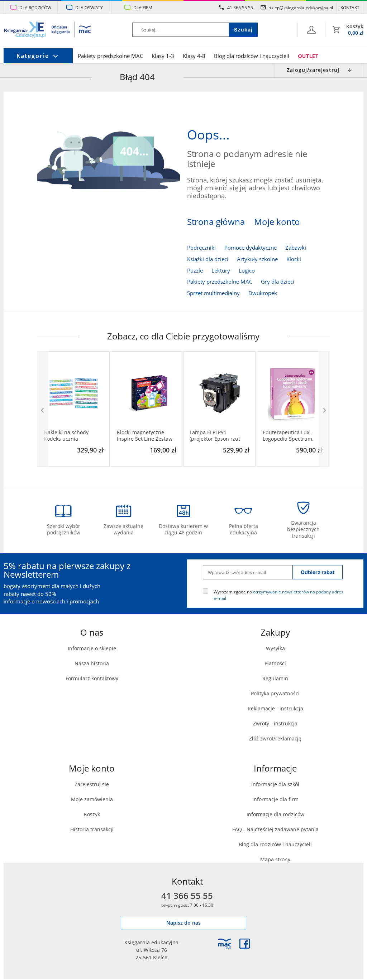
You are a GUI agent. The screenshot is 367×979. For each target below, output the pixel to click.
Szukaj (243, 29)
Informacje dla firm (275, 799)
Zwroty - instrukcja (275, 723)
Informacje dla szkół (275, 784)
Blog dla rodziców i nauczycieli (251, 56)
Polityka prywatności (275, 693)
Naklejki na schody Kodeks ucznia (66, 435)
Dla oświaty (89, 7)
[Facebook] (244, 944)
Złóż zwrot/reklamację (275, 738)
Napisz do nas (183, 922)
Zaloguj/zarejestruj (313, 70)
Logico (247, 270)
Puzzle (195, 270)
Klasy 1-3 (163, 56)
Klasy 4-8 (194, 56)
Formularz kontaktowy (92, 678)
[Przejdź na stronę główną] (48, 30)
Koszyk (92, 814)
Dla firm (142, 7)
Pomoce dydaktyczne (250, 247)
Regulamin (275, 678)
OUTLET (308, 56)
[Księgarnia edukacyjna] (224, 944)
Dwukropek (262, 293)
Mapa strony (275, 859)
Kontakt (349, 7)
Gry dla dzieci (277, 281)
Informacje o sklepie (92, 648)
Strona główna (216, 221)
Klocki (293, 259)
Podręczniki (201, 247)
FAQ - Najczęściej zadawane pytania (275, 829)
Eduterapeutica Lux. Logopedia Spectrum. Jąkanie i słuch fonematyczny (288, 435)
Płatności (275, 663)
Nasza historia (92, 663)
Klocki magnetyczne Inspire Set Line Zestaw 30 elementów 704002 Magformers (144, 435)
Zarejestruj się (92, 784)
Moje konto (277, 221)
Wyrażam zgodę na (278, 595)
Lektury (220, 270)
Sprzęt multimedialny (213, 293)
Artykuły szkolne (257, 259)
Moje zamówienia (92, 799)
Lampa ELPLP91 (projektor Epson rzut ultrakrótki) (215, 435)
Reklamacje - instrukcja (275, 708)
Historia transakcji (92, 829)
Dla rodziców (35, 7)
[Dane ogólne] (311, 30)
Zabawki (295, 247)
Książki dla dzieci (207, 259)
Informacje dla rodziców (275, 814)
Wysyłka (275, 648)
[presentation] (42, 409)
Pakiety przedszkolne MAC (110, 56)
